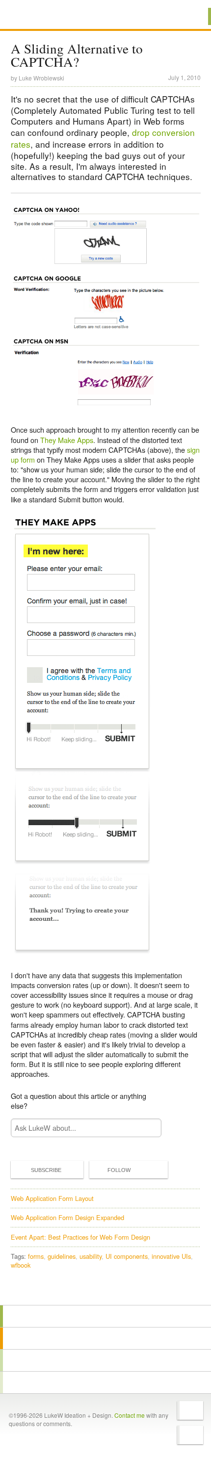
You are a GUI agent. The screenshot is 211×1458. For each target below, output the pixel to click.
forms (36, 1256)
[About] (105, 1316)
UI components (127, 1256)
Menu (191, 16)
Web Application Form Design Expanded (67, 1217)
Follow (119, 1170)
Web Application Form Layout (52, 1198)
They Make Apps (66, 440)
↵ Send (147, 1127)
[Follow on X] (190, 1410)
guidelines (62, 1256)
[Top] (105, 1291)
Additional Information (43, 16)
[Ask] (105, 1382)
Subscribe (46, 1170)
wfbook (20, 1265)
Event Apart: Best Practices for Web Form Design (80, 1237)
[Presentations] (105, 1360)
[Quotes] (105, 1338)
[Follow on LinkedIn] (190, 1435)
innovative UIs (171, 1256)
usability (90, 1256)
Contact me (129, 1415)
